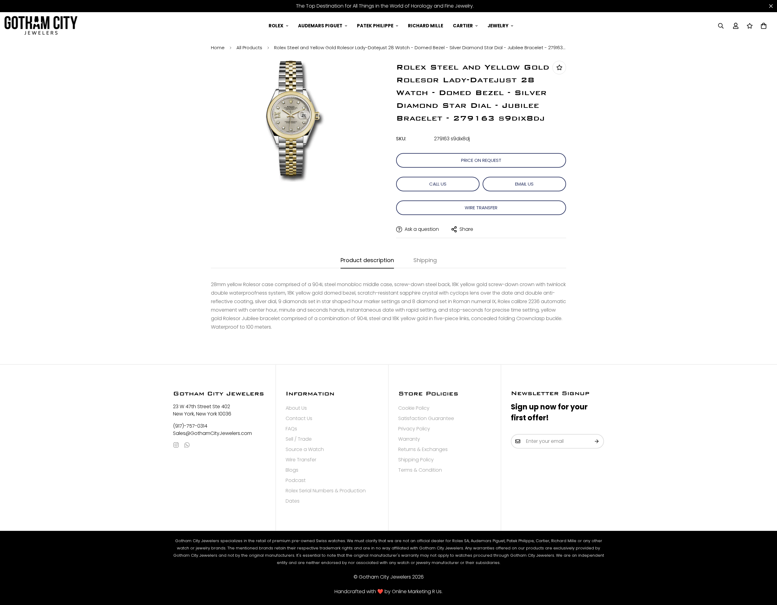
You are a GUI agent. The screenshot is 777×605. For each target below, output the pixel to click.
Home (218, 47)
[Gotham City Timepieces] (41, 26)
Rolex (276, 25)
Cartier (463, 25)
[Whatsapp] (187, 445)
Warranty (409, 439)
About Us (296, 408)
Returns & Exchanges (423, 449)
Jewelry (497, 25)
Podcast (296, 480)
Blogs (292, 470)
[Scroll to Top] (765, 572)
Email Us (524, 184)
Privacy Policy (414, 428)
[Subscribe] (597, 441)
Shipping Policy (416, 459)
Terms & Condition (420, 470)
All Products (249, 47)
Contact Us (299, 418)
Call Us (437, 184)
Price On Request (481, 160)
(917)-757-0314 (190, 425)
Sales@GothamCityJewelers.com (212, 433)
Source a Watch (305, 449)
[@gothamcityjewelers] (176, 445)
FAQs (291, 428)
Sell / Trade (299, 439)
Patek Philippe (375, 25)
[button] (764, 26)
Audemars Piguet (320, 25)
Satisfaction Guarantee (426, 418)
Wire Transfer (481, 207)
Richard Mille (425, 25)
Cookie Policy (413, 408)
